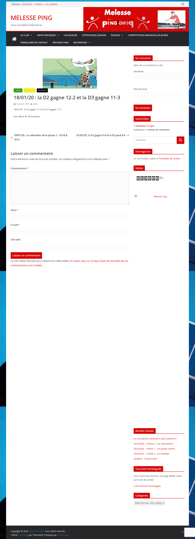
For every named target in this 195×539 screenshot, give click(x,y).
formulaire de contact (169, 158)
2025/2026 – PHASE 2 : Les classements (153, 443)
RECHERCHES (80, 42)
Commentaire (19, 168)
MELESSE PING (31, 17)
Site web (15, 239)
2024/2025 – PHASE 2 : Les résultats (40, 4)
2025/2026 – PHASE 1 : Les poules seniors (154, 448)
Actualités (42, 90)
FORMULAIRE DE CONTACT (34, 42)
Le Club (24, 35)
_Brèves (18, 90)
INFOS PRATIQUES (46, 35)
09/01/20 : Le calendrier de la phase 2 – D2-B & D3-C (40, 137)
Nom (14, 210)
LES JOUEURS (70, 35)
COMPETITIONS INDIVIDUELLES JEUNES (148, 35)
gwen (35, 104)
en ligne (144, 125)
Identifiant (139, 71)
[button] (30, 35)
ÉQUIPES (115, 35)
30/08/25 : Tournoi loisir (145, 458)
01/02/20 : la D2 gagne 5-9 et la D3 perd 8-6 (100, 135)
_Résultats (29, 90)
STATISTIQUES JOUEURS (94, 35)
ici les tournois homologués (147, 486)
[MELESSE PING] (14, 39)
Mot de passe (140, 89)
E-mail (15, 225)
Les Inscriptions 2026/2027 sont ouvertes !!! (155, 438)
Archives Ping (61, 42)
